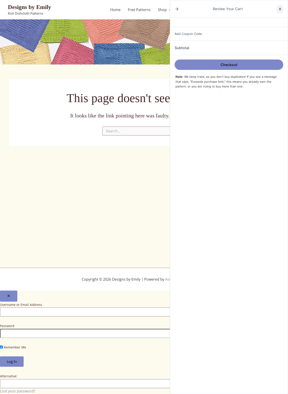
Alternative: (8, 376)
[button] (177, 9)
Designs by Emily (29, 7)
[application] (169, 10)
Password (7, 326)
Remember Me (14, 347)
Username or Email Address (21, 304)
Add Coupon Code (188, 34)
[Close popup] (8, 296)
